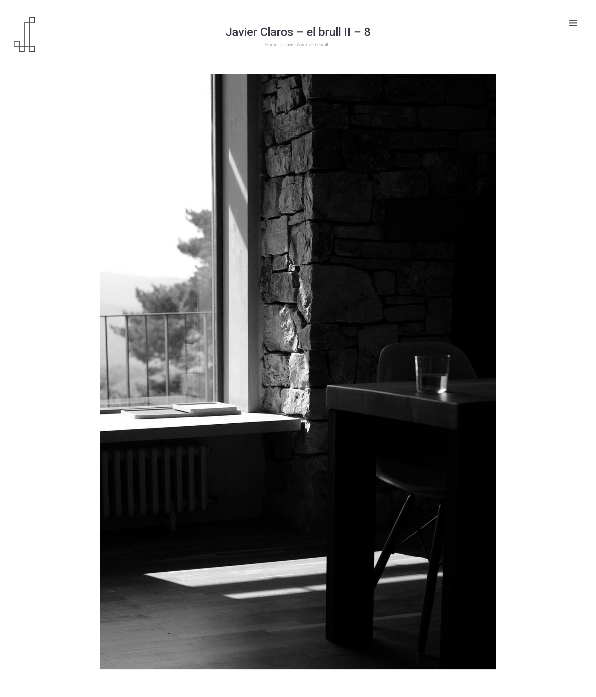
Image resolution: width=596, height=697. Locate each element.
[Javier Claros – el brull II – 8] (298, 371)
